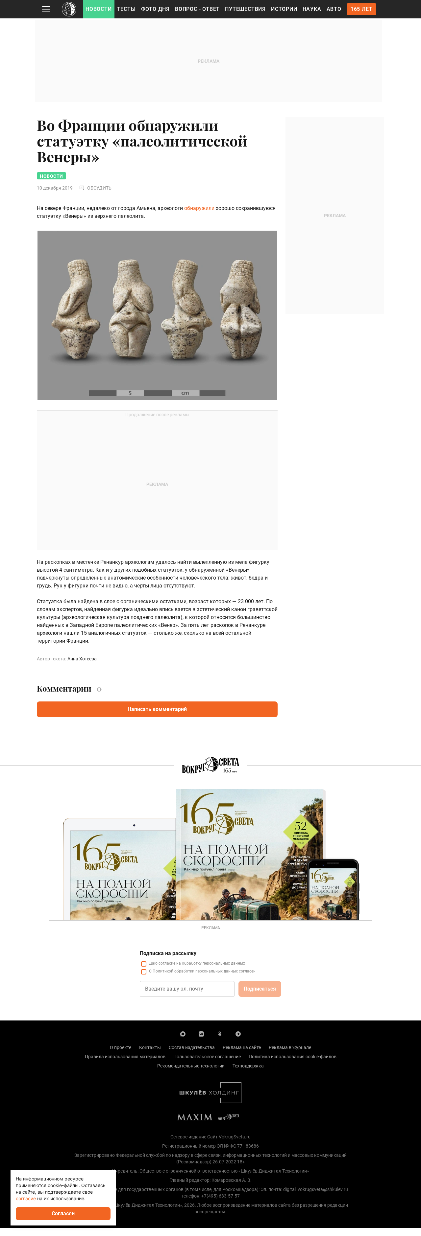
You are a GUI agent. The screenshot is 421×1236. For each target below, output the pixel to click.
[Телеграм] (238, 1033)
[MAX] (183, 1033)
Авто (334, 9)
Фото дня (155, 9)
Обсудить (99, 188)
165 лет (362, 9)
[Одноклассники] (219, 1033)
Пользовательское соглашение (207, 1056)
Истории (284, 9)
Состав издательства (192, 1047)
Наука (312, 9)
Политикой (163, 971)
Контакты (150, 1047)
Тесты (126, 9)
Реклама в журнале (290, 1047)
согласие (167, 963)
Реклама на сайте (242, 1047)
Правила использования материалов (125, 1056)
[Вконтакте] (201, 1033)
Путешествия (245, 9)
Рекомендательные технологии (191, 1065)
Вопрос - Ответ (197, 9)
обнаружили (199, 208)
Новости (99, 9)
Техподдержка (248, 1065)
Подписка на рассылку (168, 953)
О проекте (120, 1047)
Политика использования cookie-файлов (292, 1056)
